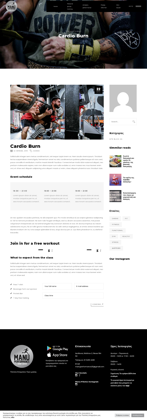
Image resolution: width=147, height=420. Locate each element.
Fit (126, 218)
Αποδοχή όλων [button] (138, 415)
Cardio (36, 151)
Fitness (115, 224)
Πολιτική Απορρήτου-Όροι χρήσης (23, 372)
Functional (117, 230)
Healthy (126, 236)
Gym (114, 236)
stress (115, 242)
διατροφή (116, 248)
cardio (115, 218)
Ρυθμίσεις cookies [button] (122, 415)
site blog (114, 139)
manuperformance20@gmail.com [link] (89, 366)
